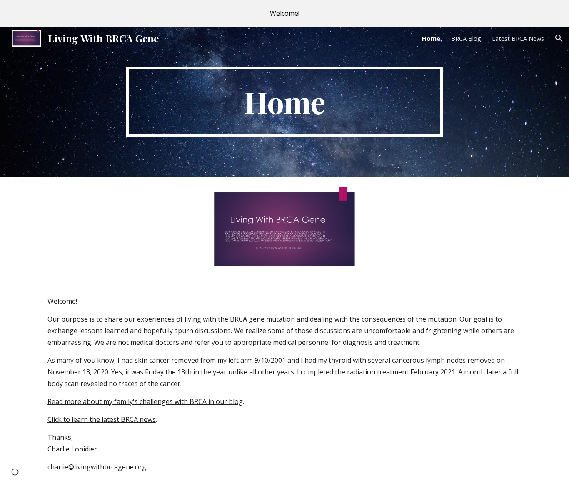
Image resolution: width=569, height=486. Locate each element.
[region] (284, 13)
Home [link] (431, 38)
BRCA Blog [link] (466, 38)
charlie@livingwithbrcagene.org (96, 466)
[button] (559, 38)
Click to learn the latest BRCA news (101, 419)
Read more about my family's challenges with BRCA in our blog (145, 401)
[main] (284, 102)
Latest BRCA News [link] (518, 38)
